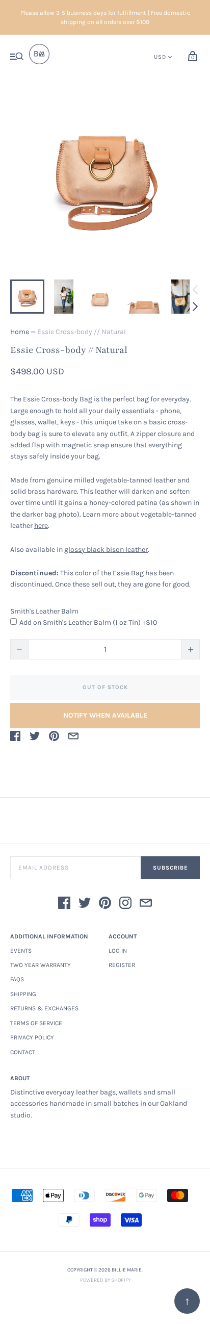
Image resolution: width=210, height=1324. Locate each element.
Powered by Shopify (105, 1280)
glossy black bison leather (106, 549)
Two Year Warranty (40, 965)
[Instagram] (125, 904)
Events (21, 950)
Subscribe (170, 867)
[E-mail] (146, 904)
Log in (118, 950)
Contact (22, 1052)
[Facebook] (64, 904)
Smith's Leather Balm (44, 611)
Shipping (23, 994)
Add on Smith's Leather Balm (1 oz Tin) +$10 (88, 622)
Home (19, 331)
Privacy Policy (32, 1037)
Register (122, 965)
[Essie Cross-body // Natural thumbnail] (27, 296)
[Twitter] (84, 904)
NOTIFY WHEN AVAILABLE (105, 715)
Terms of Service (36, 1023)
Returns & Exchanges (44, 1008)
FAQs (17, 979)
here (41, 525)
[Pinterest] (105, 904)
